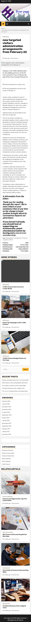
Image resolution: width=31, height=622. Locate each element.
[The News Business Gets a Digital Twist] (15, 590)
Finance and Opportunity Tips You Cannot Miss (15, 380)
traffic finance (6, 36)
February (25, 238)
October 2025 (6, 412)
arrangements (18, 238)
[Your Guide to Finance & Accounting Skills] (15, 554)
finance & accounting (8, 453)
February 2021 (6, 429)
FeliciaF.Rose (15, 58)
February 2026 (6, 401)
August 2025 (5, 418)
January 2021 (6, 431)
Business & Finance (7, 450)
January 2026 (6, 404)
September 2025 (6, 415)
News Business (6, 458)
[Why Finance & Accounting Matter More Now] (15, 518)
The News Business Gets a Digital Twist (13, 388)
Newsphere (11, 620)
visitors (10, 239)
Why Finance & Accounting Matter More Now (15, 383)
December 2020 (6, 434)
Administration (9, 238)
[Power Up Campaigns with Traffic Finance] (15, 306)
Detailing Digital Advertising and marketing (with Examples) (8, 247)
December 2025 (6, 407)
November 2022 (6, 423)
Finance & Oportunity (8, 456)
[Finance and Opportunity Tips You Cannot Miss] (15, 483)
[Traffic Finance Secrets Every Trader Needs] (15, 271)
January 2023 (6, 420)
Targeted (5, 239)
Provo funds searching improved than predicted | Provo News (22, 247)
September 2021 (6, 426)
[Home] (3, 24)
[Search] (28, 24)
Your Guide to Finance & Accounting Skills (14, 385)
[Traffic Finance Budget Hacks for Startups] (15, 342)
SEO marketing (6, 461)
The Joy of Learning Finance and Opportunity (15, 391)
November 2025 (6, 409)
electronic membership (14, 234)
